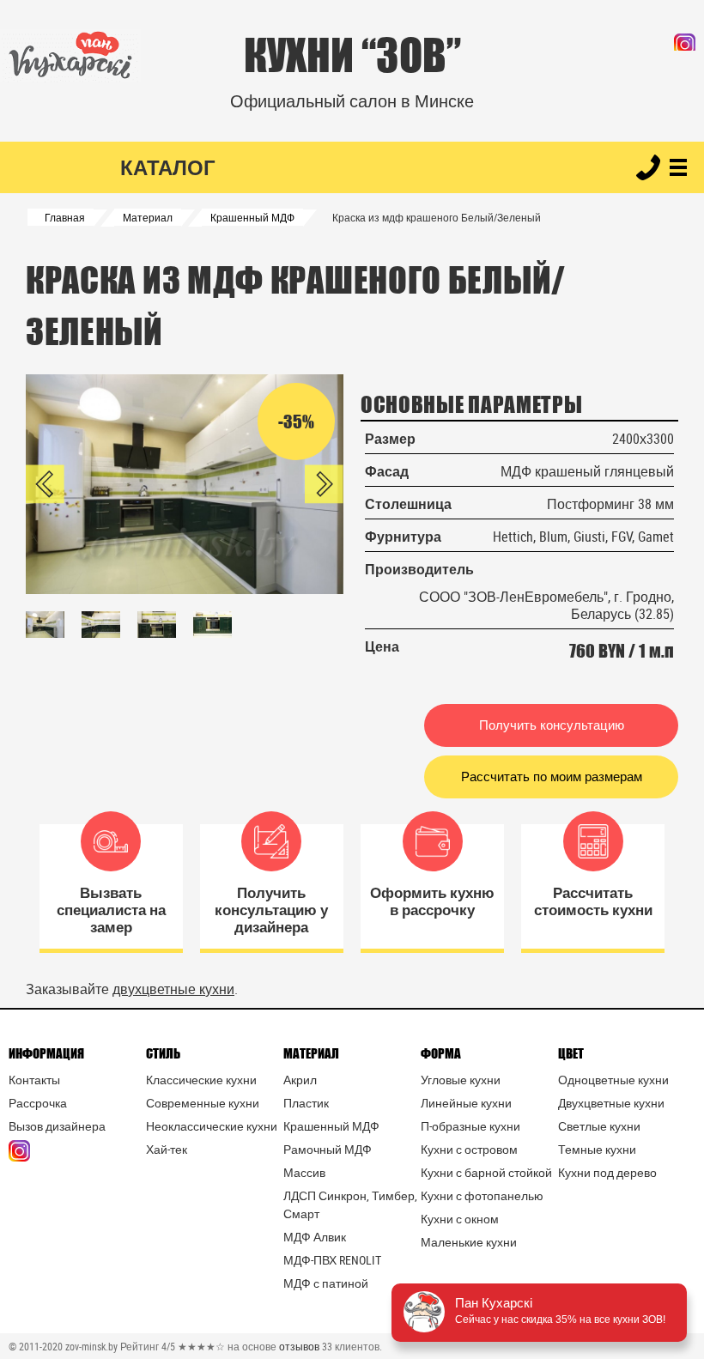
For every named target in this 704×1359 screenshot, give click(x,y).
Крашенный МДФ (252, 217)
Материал (148, 217)
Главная (65, 217)
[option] (184, 484)
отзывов (299, 1346)
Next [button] (324, 483)
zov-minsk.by (91, 1346)
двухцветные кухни (173, 989)
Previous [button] (45, 483)
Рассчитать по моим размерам (551, 776)
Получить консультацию (551, 725)
